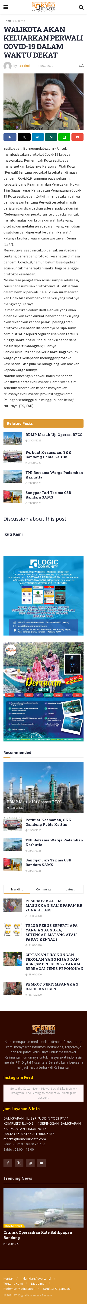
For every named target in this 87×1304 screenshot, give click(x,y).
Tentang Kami (13, 1283)
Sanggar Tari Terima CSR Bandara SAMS (48, 494)
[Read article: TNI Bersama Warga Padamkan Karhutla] (12, 476)
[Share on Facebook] (9, 137)
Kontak (8, 1278)
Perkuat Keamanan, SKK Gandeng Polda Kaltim (48, 454)
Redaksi (24, 66)
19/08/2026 (12, 1244)
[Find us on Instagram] (30, 1163)
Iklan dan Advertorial (36, 1278)
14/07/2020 (45, 66)
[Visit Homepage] (43, 7)
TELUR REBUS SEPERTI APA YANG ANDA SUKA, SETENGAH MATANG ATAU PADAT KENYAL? (52, 932)
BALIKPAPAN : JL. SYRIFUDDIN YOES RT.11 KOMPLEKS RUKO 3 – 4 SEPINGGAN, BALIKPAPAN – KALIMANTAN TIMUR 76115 (43, 1123)
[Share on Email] (77, 137)
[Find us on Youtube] (41, 1163)
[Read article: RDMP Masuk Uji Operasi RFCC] (12, 438)
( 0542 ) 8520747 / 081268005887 (28, 1134)
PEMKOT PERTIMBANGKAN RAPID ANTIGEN (52, 986)
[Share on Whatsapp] (51, 137)
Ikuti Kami (13, 534)
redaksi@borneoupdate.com (24, 1139)
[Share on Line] (64, 137)
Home (7, 21)
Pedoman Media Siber (19, 1288)
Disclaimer (38, 1283)
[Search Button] (81, 7)
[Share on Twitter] (24, 137)
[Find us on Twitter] (19, 1163)
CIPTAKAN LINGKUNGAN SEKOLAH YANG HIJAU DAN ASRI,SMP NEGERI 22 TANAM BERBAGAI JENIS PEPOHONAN (55, 961)
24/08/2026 (34, 440)
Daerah (20, 21)
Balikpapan (13, 1225)
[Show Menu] (5, 7)
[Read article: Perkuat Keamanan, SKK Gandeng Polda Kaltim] (12, 456)
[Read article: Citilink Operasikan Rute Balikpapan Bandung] (43, 1208)
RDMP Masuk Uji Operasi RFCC (54, 434)
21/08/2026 (34, 483)
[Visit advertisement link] (43, 596)
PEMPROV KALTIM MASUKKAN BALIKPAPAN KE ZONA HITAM (54, 905)
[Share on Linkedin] (38, 137)
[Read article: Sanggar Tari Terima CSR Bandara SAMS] (12, 496)
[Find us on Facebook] (7, 1163)
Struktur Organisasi (57, 1288)
